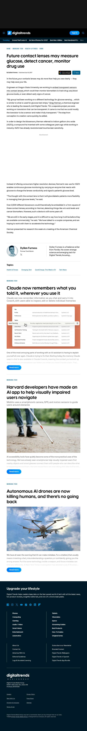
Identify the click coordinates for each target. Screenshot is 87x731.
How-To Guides (57, 632)
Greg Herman (55, 102)
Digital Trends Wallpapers (60, 653)
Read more (14, 367)
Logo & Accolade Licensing (21, 660)
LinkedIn (35, 605)
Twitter (17, 605)
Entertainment (17, 632)
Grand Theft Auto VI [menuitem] (19, 40)
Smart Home (17, 628)
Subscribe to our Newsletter (61, 645)
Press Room (30, 698)
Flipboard (39, 605)
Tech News (63, 270)
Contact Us (16, 649)
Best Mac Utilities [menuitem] (56, 40)
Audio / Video (17, 624)
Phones (15, 613)
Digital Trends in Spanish (60, 657)
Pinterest (30, 605)
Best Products (57, 628)
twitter (21, 254)
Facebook (8, 605)
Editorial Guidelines (19, 657)
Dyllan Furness (13, 73)
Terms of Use (10, 707)
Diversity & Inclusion (13, 702)
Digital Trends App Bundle (61, 660)
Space (54, 621)
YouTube (21, 605)
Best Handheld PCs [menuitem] (71, 40)
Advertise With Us (18, 653)
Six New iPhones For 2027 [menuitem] (38, 40)
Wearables (56, 617)
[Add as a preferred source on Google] (65, 73)
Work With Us (11, 698)
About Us (15, 645)
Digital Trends (14, 36)
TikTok (26, 605)
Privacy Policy (31, 694)
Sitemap (29, 702)
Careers (9, 694)
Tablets (54, 613)
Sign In (74, 33)
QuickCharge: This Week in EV (45, 270)
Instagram (12, 605)
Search (83, 33)
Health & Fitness (12, 270)
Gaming (15, 621)
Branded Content (58, 649)
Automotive (16, 636)
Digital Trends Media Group (19, 716)
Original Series (57, 636)
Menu (4, 33)
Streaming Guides (58, 624)
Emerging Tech (27, 270)
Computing (16, 617)
